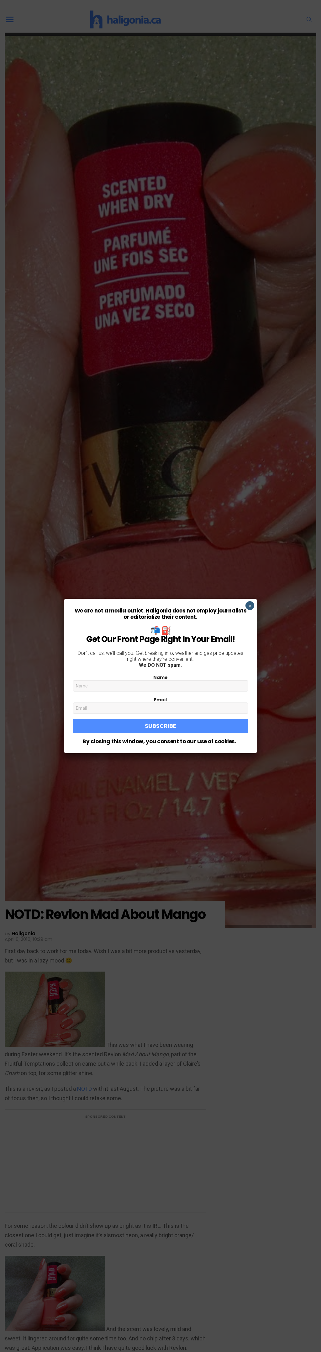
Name (160, 677)
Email (160, 700)
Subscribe (160, 726)
